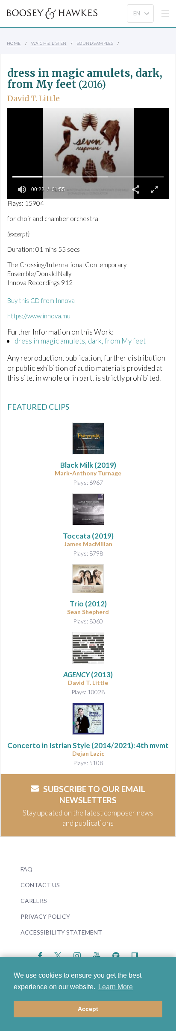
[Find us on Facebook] (40, 954)
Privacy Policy (45, 916)
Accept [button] (88, 1008)
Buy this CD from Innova (41, 300)
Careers (34, 900)
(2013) (88, 674)
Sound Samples (95, 43)
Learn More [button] (115, 986)
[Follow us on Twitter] (58, 954)
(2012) (88, 603)
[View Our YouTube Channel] (96, 954)
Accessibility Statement (61, 932)
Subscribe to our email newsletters (94, 794)
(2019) (88, 464)
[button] (135, 189)
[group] (21, 189)
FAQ (26, 869)
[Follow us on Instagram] (77, 954)
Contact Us (40, 884)
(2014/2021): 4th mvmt (88, 745)
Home (14, 43)
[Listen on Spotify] (116, 954)
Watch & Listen (49, 43)
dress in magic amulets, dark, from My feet (80, 340)
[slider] (88, 176)
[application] (88, 153)
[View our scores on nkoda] (135, 954)
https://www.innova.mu (38, 316)
